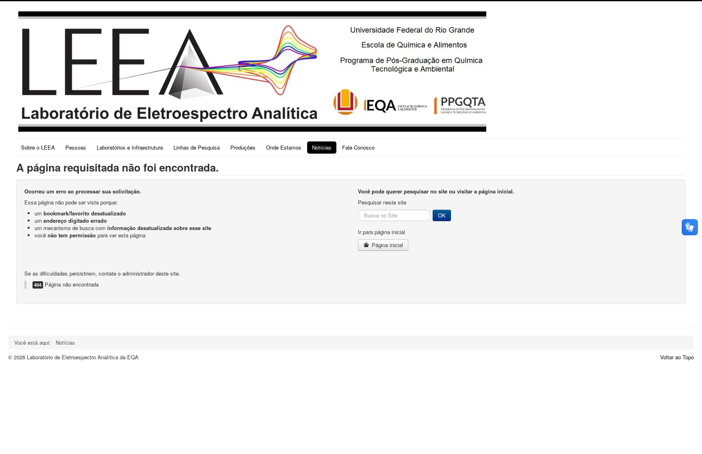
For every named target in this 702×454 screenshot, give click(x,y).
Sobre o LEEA (38, 147)
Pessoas (75, 147)
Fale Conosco (358, 147)
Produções (243, 147)
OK (442, 215)
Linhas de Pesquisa (196, 147)
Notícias (322, 147)
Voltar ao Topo (677, 357)
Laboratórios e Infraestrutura (130, 147)
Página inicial (386, 245)
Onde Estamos (283, 147)
